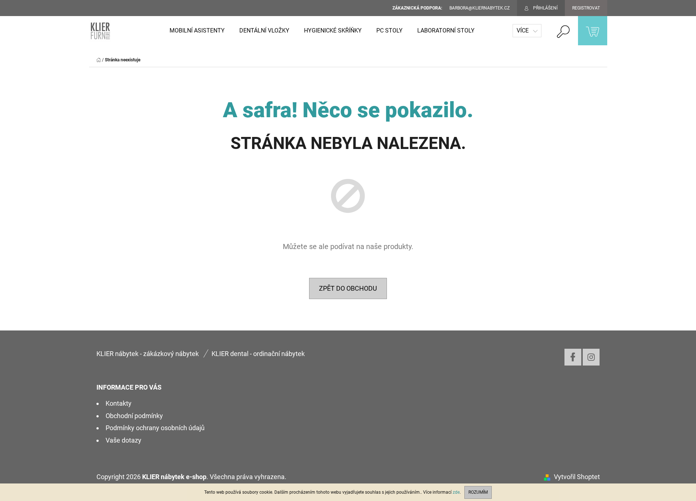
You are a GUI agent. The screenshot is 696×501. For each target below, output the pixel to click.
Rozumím (478, 492)
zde (456, 492)
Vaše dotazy (123, 440)
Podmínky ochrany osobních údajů (155, 428)
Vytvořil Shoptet (577, 477)
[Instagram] (591, 357)
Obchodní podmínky (134, 416)
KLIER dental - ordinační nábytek (258, 353)
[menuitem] (197, 30)
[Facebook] (572, 357)
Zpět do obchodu (348, 288)
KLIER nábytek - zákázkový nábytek (147, 353)
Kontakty (119, 403)
